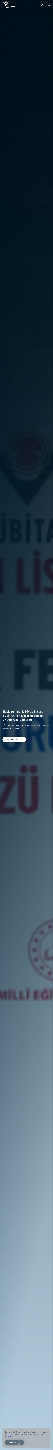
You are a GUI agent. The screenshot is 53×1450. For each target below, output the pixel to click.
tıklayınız (11, 1436)
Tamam (13, 1443)
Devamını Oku (12, 743)
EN (42, 5)
